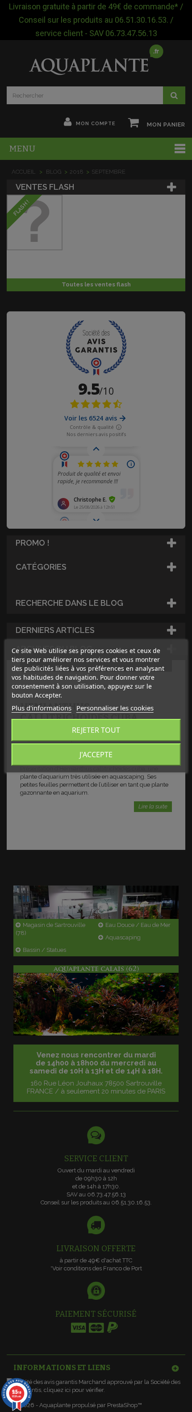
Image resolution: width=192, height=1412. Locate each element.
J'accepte (96, 754)
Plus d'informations (41, 707)
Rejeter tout (96, 730)
